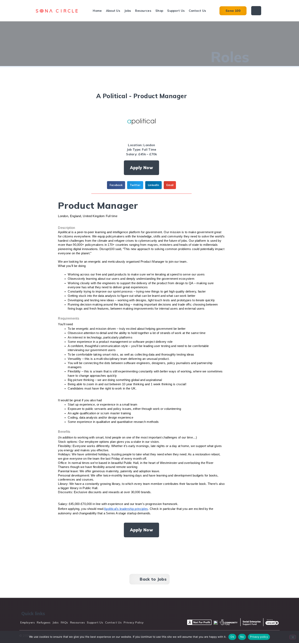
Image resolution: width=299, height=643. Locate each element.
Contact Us (197, 11)
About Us (113, 11)
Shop (159, 11)
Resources (143, 11)
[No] (292, 637)
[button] (116, 185)
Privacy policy (259, 636)
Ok (232, 636)
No (242, 636)
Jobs (127, 11)
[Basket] (256, 10)
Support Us (176, 11)
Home (97, 11)
